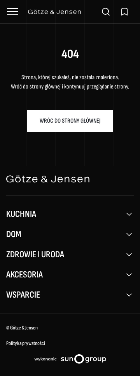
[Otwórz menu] (12, 11)
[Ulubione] (124, 11)
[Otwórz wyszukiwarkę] (105, 11)
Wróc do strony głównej (70, 121)
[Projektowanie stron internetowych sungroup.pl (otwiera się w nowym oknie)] (70, 360)
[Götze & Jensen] (59, 12)
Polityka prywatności (25, 343)
